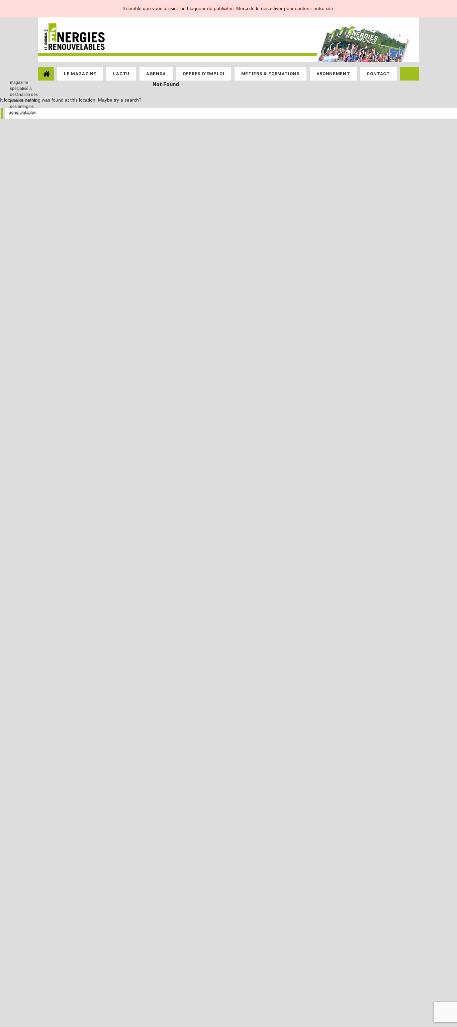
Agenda (156, 73)
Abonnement (333, 73)
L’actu (121, 73)
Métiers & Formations (270, 73)
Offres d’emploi (203, 73)
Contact (378, 73)
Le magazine (80, 73)
